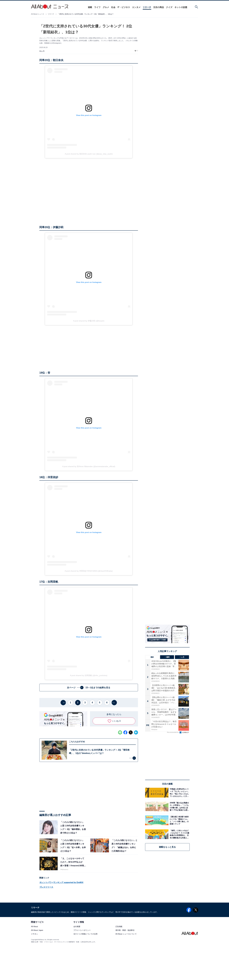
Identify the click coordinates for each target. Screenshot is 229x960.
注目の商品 (158, 7)
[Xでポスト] (131, 732)
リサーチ (147, 7)
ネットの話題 (181, 7)
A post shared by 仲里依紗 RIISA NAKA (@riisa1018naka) (89, 571)
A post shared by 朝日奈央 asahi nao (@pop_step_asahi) (89, 154)
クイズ (169, 7)
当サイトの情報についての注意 (85, 934)
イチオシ (34, 934)
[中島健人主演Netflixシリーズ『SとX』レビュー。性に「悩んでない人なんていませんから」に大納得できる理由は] (179, 792)
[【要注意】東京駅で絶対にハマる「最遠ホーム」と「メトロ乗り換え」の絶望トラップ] (179, 820)
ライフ (97, 7)
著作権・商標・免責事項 (124, 930)
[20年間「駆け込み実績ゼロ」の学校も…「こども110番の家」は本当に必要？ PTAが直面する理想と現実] (179, 806)
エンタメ (136, 7)
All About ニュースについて (126, 934)
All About (34, 927)
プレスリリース (46, 887)
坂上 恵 (42, 51)
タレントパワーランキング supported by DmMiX (61, 882)
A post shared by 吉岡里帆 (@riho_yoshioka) (88, 675)
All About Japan (37, 930)
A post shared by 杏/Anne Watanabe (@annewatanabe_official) (88, 466)
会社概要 (76, 927)
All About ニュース (37, 14)
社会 (113, 7)
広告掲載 (118, 927)
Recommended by (173, 732)
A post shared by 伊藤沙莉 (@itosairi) (88, 321)
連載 (90, 7)
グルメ (106, 7)
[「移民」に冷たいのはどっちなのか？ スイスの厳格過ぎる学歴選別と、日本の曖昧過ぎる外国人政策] (179, 834)
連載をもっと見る (167, 847)
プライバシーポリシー (82, 930)
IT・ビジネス (124, 7)
